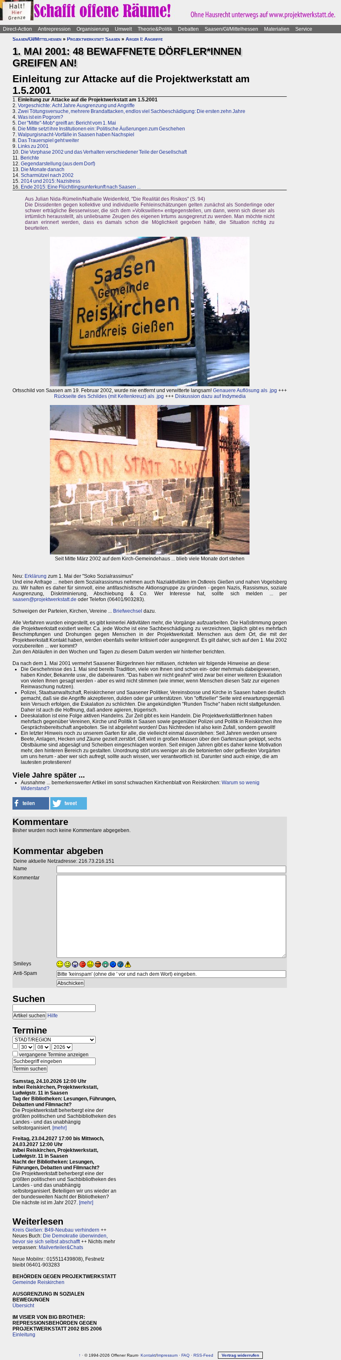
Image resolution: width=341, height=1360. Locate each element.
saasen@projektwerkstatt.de (44, 599)
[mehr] (59, 1128)
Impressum (167, 1355)
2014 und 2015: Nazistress (50, 181)
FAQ (185, 1355)
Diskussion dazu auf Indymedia (210, 396)
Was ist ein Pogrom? (40, 117)
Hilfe (52, 1016)
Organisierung (93, 29)
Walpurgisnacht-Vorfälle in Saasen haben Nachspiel (76, 134)
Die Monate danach (42, 169)
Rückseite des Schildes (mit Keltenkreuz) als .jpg (109, 396)
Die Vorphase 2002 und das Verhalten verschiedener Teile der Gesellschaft (104, 152)
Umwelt (123, 29)
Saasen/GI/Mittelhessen (231, 29)
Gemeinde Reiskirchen (38, 1282)
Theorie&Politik (155, 29)
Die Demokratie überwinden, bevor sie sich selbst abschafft (60, 1239)
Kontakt (148, 1355)
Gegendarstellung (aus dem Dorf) (58, 164)
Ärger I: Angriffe (144, 39)
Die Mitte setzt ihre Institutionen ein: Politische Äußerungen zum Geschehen (101, 129)
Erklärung (36, 576)
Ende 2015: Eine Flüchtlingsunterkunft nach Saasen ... (81, 187)
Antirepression (54, 29)
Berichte (29, 158)
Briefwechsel (127, 611)
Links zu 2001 (33, 146)
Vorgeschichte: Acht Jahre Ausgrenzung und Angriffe (76, 105)
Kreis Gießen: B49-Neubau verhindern (55, 1230)
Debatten (188, 29)
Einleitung (23, 1335)
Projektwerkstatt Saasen (93, 39)
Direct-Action (17, 29)
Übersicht (23, 1305)
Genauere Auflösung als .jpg (245, 390)
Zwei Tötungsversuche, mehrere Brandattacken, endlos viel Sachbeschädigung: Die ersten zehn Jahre (131, 111)
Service (303, 29)
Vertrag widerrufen (240, 1355)
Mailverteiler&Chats (61, 1247)
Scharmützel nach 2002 (47, 175)
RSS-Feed (203, 1355)
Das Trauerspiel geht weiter (48, 140)
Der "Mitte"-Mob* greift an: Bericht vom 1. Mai (67, 123)
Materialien (276, 29)
